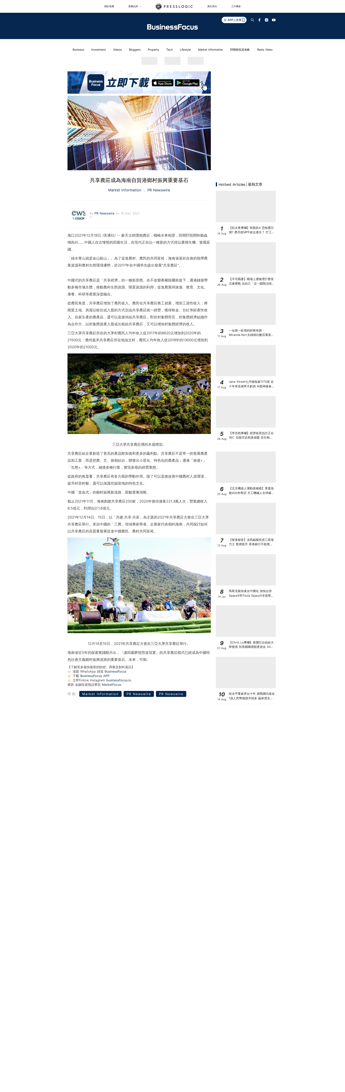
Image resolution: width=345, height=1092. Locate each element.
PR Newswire (158, 190)
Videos (117, 49)
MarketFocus (111, 685)
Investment (98, 49)
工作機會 (236, 6)
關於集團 (109, 6)
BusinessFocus (115, 671)
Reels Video (265, 49)
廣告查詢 (212, 6)
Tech (169, 49)
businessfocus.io (118, 680)
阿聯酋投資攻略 (240, 49)
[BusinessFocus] (172, 27)
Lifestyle (185, 49)
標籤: (72, 694)
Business (78, 49)
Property (153, 49)
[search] (252, 20)
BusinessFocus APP (94, 676)
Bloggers (135, 49)
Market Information (210, 49)
